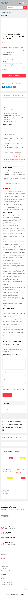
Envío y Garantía (18, 95)
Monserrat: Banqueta (20, 489)
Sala (20, 83)
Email (4, 379)
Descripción (6, 95)
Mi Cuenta (3, 580)
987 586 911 (16, 193)
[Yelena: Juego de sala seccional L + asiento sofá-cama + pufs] (3, 87)
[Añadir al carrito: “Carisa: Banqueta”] (5, 467)
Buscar (25, 7)
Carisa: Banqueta (7, 469)
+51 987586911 (15, 444)
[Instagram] (6, 558)
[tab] (7, 96)
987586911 (11, 58)
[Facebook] (1, 558)
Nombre (5, 372)
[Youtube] (4, 558)
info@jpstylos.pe (5, 568)
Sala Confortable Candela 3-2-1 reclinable (7, 490)
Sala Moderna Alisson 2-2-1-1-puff (20, 470)
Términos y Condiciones (6, 582)
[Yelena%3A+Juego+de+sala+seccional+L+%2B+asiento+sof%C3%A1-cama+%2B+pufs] (7, 87)
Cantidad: (4, 69)
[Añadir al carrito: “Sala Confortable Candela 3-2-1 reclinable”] (5, 487)
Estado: (4, 45)
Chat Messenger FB (5, 570)
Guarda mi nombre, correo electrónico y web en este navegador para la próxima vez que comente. (13, 389)
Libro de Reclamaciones (7, 584)
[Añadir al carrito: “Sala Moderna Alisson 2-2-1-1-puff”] (18, 467)
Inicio (2, 578)
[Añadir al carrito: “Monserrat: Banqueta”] (18, 487)
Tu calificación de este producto (10, 354)
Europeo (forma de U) (13, 83)
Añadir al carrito (14, 75)
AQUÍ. (11, 65)
